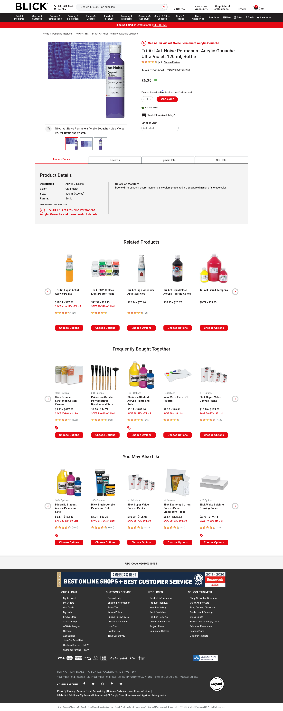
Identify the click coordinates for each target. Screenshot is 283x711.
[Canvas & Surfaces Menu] (37, 21)
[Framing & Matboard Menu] (127, 21)
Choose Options (69, 327)
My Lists (67, 612)
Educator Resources (201, 626)
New (228, 17)
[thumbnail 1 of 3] (71, 143)
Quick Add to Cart (199, 602)
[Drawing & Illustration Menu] (73, 21)
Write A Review (172, 62)
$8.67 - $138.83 (172, 516)
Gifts (239, 17)
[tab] (61, 159)
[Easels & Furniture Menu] (109, 21)
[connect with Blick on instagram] (102, 685)
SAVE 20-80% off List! (66, 413)
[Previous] (48, 291)
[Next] (235, 291)
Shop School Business (222, 7)
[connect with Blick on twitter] (93, 685)
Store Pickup (70, 621)
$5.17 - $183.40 (136, 409)
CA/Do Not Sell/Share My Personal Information (81, 695)
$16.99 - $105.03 (209, 409)
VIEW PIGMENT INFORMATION (53, 204)
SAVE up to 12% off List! (68, 306)
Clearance (265, 17)
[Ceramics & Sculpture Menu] (144, 21)
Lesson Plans (197, 631)
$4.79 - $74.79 (99, 409)
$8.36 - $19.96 (171, 409)
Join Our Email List (73, 640)
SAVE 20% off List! (173, 413)
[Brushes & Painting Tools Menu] (55, 21)
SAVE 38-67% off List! (175, 521)
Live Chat (112, 626)
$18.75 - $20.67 (172, 302)
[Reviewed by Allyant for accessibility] (216, 684)
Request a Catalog (159, 631)
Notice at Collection (117, 691)
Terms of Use (84, 691)
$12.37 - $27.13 (100, 302)
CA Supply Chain (115, 695)
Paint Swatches (158, 612)
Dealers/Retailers (199, 635)
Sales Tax (113, 607)
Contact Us (114, 631)
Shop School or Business (203, 598)
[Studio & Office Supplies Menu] (162, 21)
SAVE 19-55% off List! (211, 521)
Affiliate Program (72, 626)
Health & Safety (158, 607)
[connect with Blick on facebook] (84, 685)
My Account (69, 598)
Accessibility (99, 691)
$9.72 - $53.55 (208, 302)
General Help (114, 598)
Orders (242, 9)
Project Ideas (157, 626)
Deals (251, 17)
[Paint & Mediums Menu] (19, 21)
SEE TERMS (160, 24)
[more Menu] (198, 21)
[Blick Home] (32, 7)
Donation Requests (118, 621)
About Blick (69, 635)
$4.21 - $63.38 (99, 516)
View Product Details (178, 70)
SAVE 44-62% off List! (103, 413)
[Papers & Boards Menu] (91, 21)
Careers (67, 631)
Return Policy (115, 612)
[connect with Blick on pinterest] (111, 685)
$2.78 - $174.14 (209, 516)
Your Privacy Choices (140, 691)
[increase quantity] (151, 99)
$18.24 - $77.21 (64, 302)
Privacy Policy (66, 691)
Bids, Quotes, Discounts (203, 607)
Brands (212, 17)
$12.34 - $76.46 (136, 302)
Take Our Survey (116, 635)
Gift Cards (68, 607)
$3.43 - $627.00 (64, 409)
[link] (60, 9)
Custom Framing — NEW (76, 649)
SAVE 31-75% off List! (103, 521)
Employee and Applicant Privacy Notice (146, 695)
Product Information (161, 598)
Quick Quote (196, 617)
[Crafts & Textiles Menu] (180, 21)
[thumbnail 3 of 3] (100, 143)
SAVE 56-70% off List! (211, 413)
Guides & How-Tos (160, 621)
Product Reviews (159, 617)
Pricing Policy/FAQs (118, 617)
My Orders (68, 602)
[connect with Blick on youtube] (121, 685)
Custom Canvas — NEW (76, 645)
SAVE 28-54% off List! (103, 306)
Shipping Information (119, 602)
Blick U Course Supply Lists (204, 621)
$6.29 (147, 80)
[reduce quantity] (144, 99)
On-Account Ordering (201, 612)
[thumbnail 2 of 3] (86, 143)
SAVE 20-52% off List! (139, 413)
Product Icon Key (159, 602)
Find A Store (69, 617)
